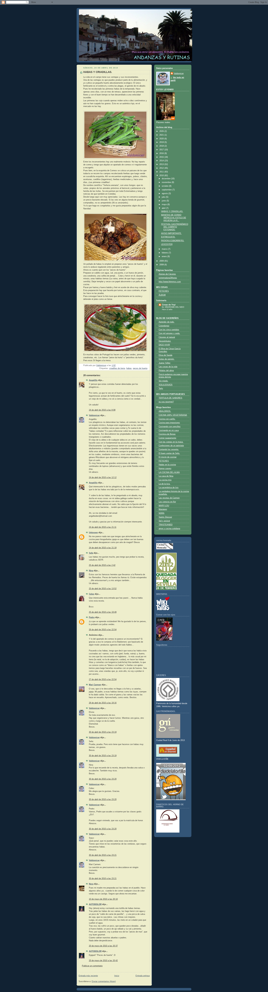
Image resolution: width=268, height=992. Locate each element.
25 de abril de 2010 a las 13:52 (102, 589)
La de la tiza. (164, 484)
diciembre (166, 179)
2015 (161, 157)
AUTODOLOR (95, 904)
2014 (161, 161)
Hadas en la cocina (167, 465)
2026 (161, 131)
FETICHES (164, 291)
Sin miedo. (163, 381)
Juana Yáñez (164, 363)
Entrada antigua (143, 976)
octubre (165, 186)
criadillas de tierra (117, 368)
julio (164, 197)
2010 (161, 175)
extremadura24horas (168, 278)
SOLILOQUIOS (165, 385)
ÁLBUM (162, 295)
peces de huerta (140, 368)
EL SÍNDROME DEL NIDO (173, 307)
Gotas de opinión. (166, 359)
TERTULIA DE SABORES (170, 398)
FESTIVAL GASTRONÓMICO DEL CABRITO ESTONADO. (174, 227)
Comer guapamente (167, 438)
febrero (165, 253)
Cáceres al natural (167, 337)
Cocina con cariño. (167, 419)
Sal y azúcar (164, 521)
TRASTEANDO (165, 525)
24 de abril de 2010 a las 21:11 (102, 527)
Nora (91, 884)
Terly (161, 388)
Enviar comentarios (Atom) (104, 981)
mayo (164, 204)
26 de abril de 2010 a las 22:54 (102, 630)
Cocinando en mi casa (169, 430)
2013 (161, 164)
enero (164, 256)
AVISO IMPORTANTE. (171, 233)
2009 (161, 261)
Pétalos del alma (166, 370)
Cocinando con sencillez (170, 426)
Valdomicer (94, 415)
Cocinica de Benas (167, 434)
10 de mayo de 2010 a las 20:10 (103, 899)
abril (164, 208)
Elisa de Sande (165, 355)
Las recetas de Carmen (169, 498)
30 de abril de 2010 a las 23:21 (102, 855)
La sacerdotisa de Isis (169, 487)
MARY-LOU (164, 506)
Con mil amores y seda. (169, 333)
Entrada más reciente (88, 976)
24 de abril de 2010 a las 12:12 (102, 477)
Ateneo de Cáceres (167, 274)
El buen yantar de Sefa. (169, 453)
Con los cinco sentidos (169, 330)
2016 (161, 153)
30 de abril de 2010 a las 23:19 (102, 732)
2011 (161, 172)
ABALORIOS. (165, 411)
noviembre (167, 182)
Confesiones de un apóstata (171, 446)
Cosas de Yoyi (169, 305)
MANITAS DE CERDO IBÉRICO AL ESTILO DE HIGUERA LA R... (173, 217)
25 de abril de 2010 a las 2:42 (102, 565)
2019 (161, 142)
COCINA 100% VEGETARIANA (173, 415)
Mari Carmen (95, 685)
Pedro (92, 617)
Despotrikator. (165, 341)
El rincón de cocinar (167, 457)
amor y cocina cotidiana (169, 528)
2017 (161, 150)
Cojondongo (164, 326)
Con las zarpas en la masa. (171, 442)
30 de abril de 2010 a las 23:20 (102, 779)
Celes (91, 594)
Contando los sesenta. (169, 449)
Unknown (93, 533)
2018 (161, 146)
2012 (161, 168)
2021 (161, 135)
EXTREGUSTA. (168, 237)
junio (164, 201)
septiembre (167, 190)
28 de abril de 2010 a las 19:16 (102, 703)
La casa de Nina (166, 476)
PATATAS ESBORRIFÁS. (172, 241)
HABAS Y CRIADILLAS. (172, 211)
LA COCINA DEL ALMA (169, 472)
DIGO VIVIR (164, 345)
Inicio (116, 976)
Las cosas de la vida (168, 367)
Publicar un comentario (92, 966)
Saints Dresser (165, 517)
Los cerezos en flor (167, 502)
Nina (91, 571)
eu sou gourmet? (166, 402)
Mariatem (163, 509)
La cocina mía (165, 480)
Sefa (91, 553)
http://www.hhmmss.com (170, 282)
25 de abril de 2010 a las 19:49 (102, 612)
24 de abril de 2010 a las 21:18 (102, 548)
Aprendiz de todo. (166, 322)
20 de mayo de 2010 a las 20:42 (103, 960)
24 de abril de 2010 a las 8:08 (102, 410)
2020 (161, 139)
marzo (165, 249)
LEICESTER (166, 244)
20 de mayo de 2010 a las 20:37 (103, 946)
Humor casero (165, 468)
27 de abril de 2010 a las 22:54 (102, 679)
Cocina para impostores (169, 423)
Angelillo (93, 380)
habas (129, 368)
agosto (165, 193)
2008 (161, 265)
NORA (161, 513)
